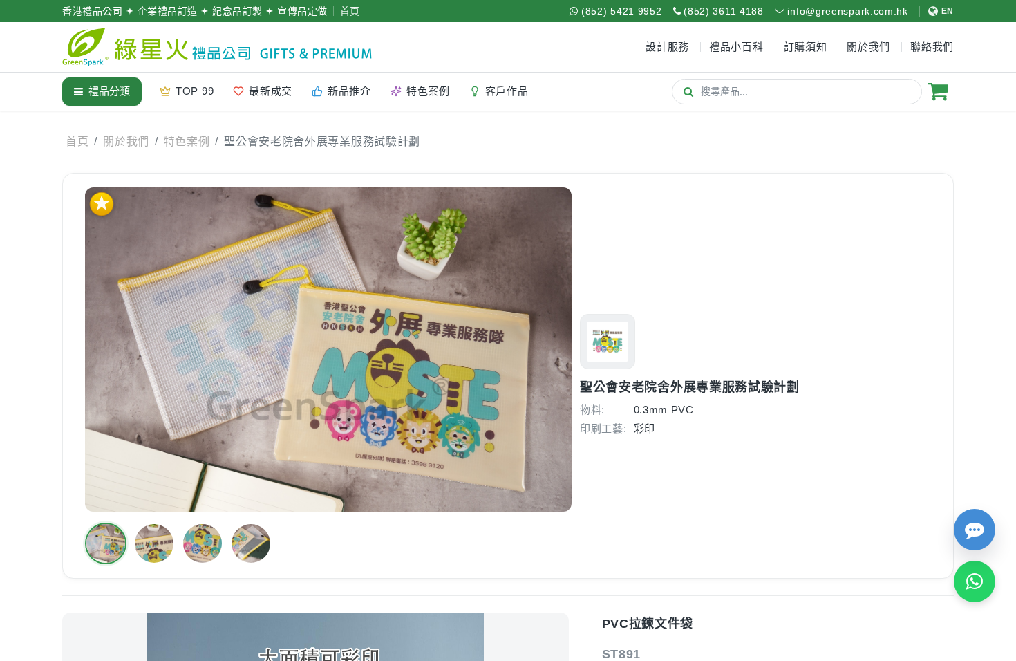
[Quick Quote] (974, 529)
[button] (105, 543)
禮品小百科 (736, 47)
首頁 (350, 11)
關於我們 (126, 141)
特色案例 (187, 141)
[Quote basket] (938, 91)
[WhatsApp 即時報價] (974, 581)
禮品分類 (109, 91)
